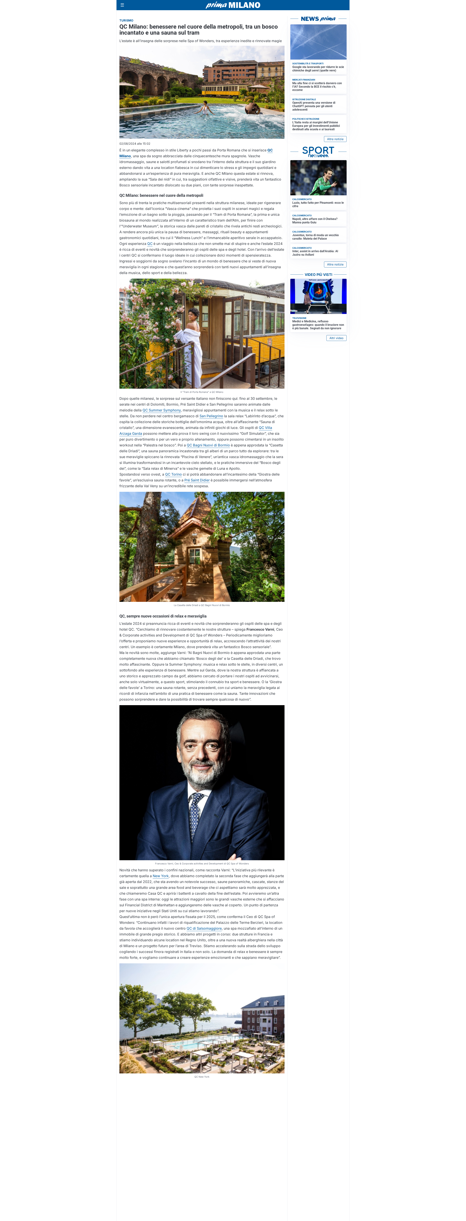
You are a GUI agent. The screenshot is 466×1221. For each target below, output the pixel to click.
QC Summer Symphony (162, 410)
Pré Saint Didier (197, 480)
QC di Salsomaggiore (204, 928)
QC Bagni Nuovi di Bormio (208, 445)
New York (161, 876)
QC (150, 243)
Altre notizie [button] (335, 139)
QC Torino (173, 474)
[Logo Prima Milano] (233, 5)
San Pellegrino (211, 416)
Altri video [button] (336, 338)
